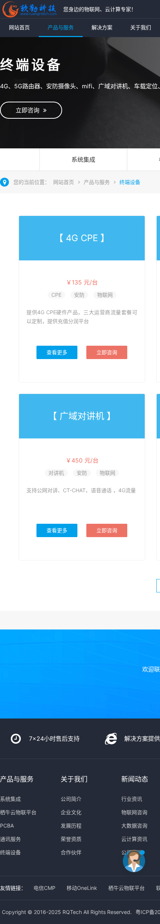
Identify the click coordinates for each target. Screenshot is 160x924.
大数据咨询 (134, 825)
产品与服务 (61, 27)
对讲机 (56, 473)
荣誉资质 (71, 839)
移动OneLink (82, 888)
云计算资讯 (134, 839)
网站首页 (19, 27)
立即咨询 (29, 110)
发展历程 (71, 825)
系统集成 (83, 159)
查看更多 (57, 352)
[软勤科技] (30, 9)
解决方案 (102, 27)
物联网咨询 (134, 812)
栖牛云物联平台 (18, 812)
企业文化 (71, 812)
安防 (79, 295)
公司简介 (71, 799)
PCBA (7, 825)
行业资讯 (131, 799)
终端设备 (129, 182)
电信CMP (44, 888)
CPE (56, 295)
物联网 (105, 295)
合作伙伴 (71, 852)
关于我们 (140, 27)
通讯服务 (10, 839)
